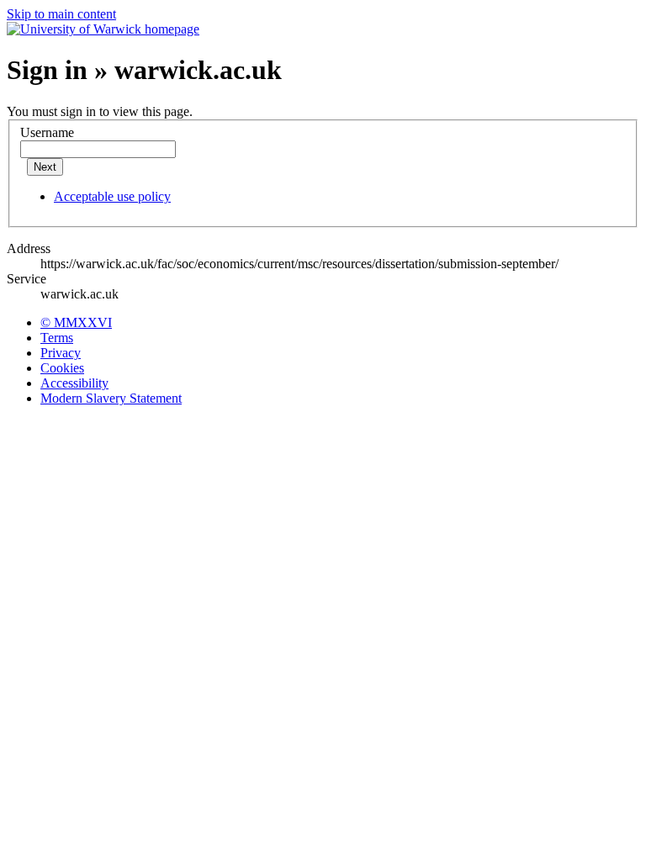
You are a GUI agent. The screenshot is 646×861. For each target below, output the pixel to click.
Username (47, 132)
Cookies (62, 368)
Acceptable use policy (112, 196)
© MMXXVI (76, 322)
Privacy (60, 353)
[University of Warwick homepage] (103, 29)
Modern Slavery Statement (111, 398)
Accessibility (74, 383)
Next (45, 167)
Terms (56, 337)
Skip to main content (61, 14)
